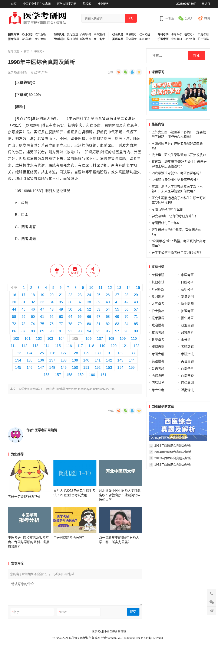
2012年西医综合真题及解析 (172, 458)
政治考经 (144, 34)
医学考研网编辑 (17, 72)
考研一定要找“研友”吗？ (25, 496)
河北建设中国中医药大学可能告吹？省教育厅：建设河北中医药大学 (120, 495)
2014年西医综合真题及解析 (172, 452)
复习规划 (72, 34)
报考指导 (13, 39)
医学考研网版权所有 (81, 637)
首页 (14, 3)
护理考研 (163, 39)
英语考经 (144, 39)
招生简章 (13, 34)
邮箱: (63, 612)
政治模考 (131, 34)
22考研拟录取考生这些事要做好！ (176, 180)
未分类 (186, 339)
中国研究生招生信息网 (37, 3)
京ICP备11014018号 (153, 637)
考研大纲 (40, 39)
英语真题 (117, 39)
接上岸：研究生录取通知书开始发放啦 (179, 155)
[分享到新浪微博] (119, 72)
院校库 (87, 3)
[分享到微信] (125, 72)
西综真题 (59, 34)
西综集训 (99, 34)
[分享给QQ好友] (132, 72)
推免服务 (103, 3)
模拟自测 (72, 39)
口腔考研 (203, 34)
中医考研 (176, 39)
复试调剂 (27, 39)
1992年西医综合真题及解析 (172, 464)
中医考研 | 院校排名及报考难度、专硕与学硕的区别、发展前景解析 (28, 542)
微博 (207, 18)
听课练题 (85, 39)
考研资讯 (187, 354)
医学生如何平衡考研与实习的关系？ (177, 252)
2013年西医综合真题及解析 (172, 445)
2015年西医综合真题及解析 (169, 438)
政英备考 (158, 339)
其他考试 (158, 282)
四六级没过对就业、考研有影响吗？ (177, 173)
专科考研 (163, 34)
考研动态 (27, 34)
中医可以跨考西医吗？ (69, 537)
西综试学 (59, 39)
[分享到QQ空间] (139, 72)
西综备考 (187, 368)
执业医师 (189, 39)
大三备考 (99, 39)
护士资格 (203, 39)
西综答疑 (85, 34)
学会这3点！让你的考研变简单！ (175, 216)
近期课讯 (187, 390)
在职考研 (189, 34)
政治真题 (117, 34)
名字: (16, 612)
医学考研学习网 (66, 3)
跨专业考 (176, 34)
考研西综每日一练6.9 (166, 223)
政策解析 (40, 34)
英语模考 (131, 39)
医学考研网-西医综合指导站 (109, 631)
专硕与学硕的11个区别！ (169, 209)
